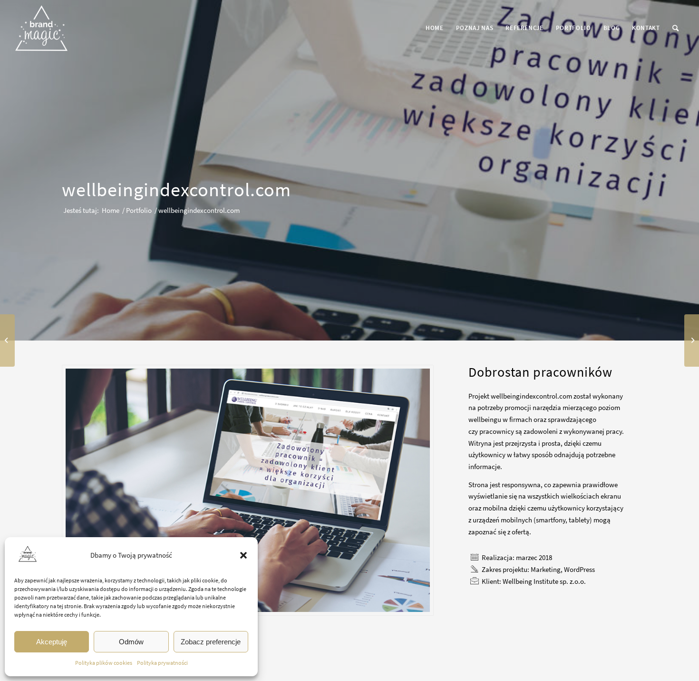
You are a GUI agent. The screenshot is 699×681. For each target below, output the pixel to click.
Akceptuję (51, 642)
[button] (243, 555)
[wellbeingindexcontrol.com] (248, 490)
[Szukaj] (675, 28)
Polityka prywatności (162, 662)
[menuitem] (434, 28)
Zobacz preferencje (211, 642)
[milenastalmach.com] (691, 340)
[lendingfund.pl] (7, 340)
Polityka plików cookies (103, 662)
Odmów (131, 642)
